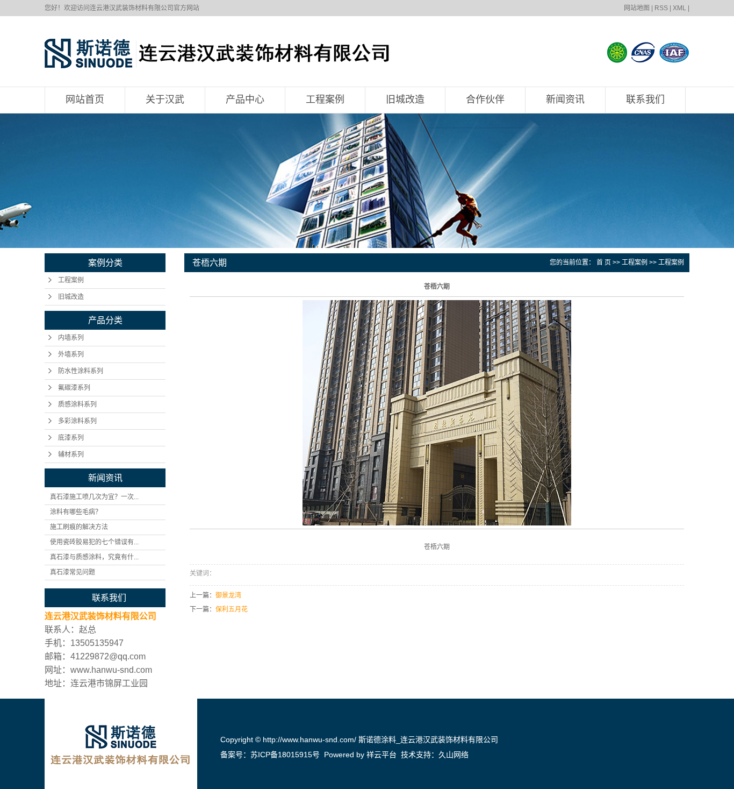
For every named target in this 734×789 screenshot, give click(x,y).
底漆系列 (71, 438)
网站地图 (637, 8)
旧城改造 (405, 99)
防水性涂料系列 (80, 371)
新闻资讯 (565, 99)
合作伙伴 (485, 99)
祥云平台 (381, 754)
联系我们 (645, 99)
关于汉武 (165, 99)
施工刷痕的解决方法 (79, 527)
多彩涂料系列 (77, 421)
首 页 (603, 262)
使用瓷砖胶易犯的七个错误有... (94, 542)
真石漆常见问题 (72, 572)
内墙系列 (71, 338)
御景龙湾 (228, 595)
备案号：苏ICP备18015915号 (270, 754)
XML (679, 8)
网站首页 (85, 99)
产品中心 (245, 99)
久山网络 (453, 754)
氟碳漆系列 (74, 388)
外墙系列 (71, 354)
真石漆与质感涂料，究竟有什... (94, 557)
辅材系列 (71, 454)
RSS (661, 8)
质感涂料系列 (77, 404)
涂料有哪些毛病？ (76, 512)
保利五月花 (231, 609)
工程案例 (325, 99)
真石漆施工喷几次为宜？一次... (94, 497)
